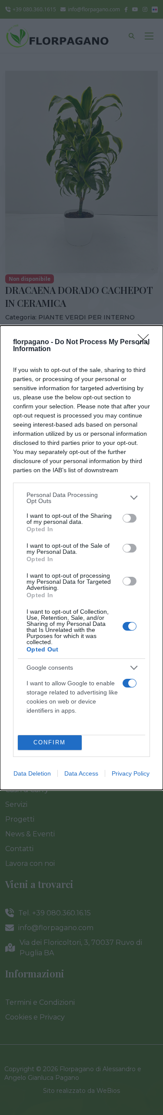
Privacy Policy (131, 773)
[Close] (146, 342)
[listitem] (81, 498)
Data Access (81, 773)
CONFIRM (49, 742)
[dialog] (81, 558)
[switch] (129, 518)
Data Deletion (32, 773)
